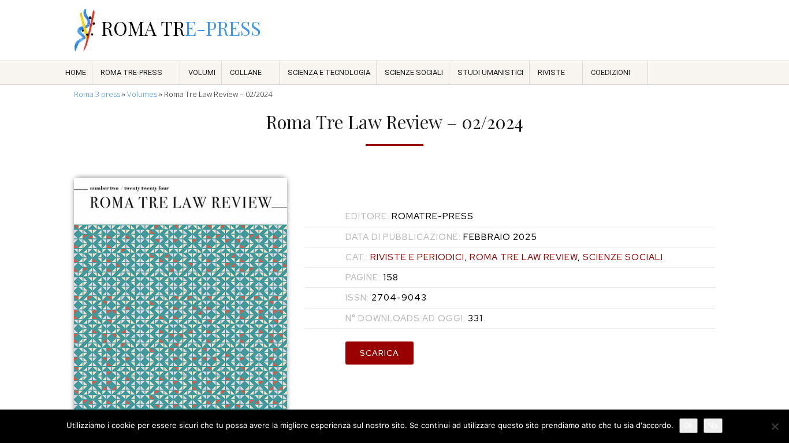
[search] (618, 30)
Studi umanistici (490, 72)
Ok (688, 425)
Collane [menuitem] (246, 72)
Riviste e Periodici (417, 257)
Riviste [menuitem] (551, 72)
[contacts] (588, 30)
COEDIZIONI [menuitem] (610, 72)
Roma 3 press (97, 94)
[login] (708, 30)
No (713, 425)
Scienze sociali (414, 72)
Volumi (201, 72)
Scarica (379, 353)
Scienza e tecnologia (329, 72)
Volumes (142, 94)
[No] (774, 426)
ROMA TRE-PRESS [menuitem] (131, 72)
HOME (75, 72)
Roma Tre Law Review (524, 257)
